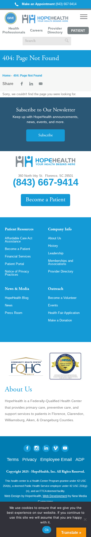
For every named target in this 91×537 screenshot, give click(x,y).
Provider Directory (55, 30)
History (53, 245)
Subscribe (45, 135)
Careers (36, 30)
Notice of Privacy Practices (17, 273)
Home (6, 75)
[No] (85, 519)
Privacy (29, 459)
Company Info (60, 229)
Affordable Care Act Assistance (18, 240)
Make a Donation (60, 320)
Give (10, 18)
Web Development (55, 496)
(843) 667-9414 (49, 4)
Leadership (55, 253)
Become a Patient (45, 200)
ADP (79, 459)
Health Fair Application (64, 312)
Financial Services (18, 256)
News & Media (17, 289)
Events (53, 305)
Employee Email (56, 459)
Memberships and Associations (60, 262)
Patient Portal (78, 31)
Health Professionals (13, 30)
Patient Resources (19, 229)
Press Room (13, 312)
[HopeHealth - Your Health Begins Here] (45, 22)
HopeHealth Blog (16, 297)
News (9, 305)
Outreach (55, 289)
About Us (54, 238)
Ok (47, 530)
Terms (13, 459)
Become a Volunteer (62, 297)
